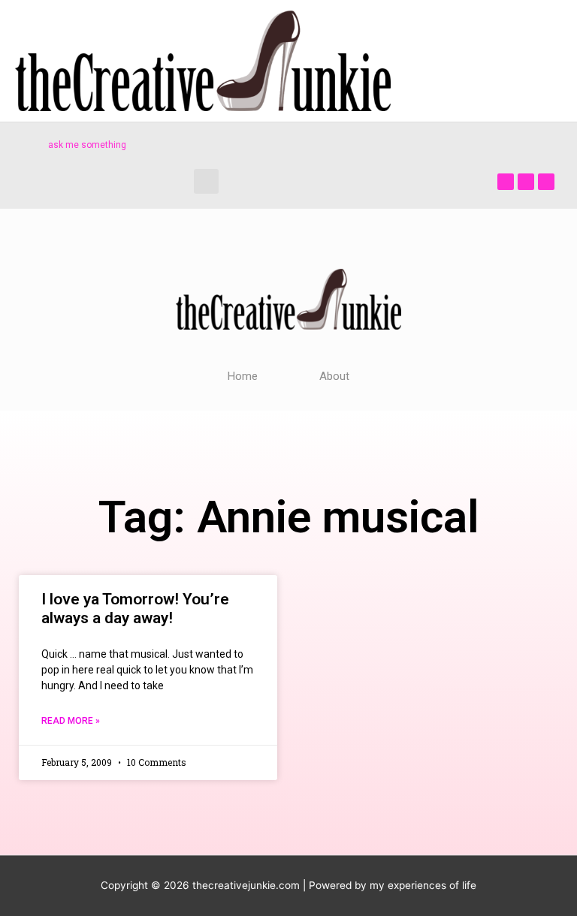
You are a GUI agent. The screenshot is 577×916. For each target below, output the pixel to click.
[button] (206, 181)
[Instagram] (546, 181)
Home (243, 376)
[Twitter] (526, 181)
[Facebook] (505, 181)
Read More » (70, 721)
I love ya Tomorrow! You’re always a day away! (135, 608)
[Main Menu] (546, 61)
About (334, 376)
